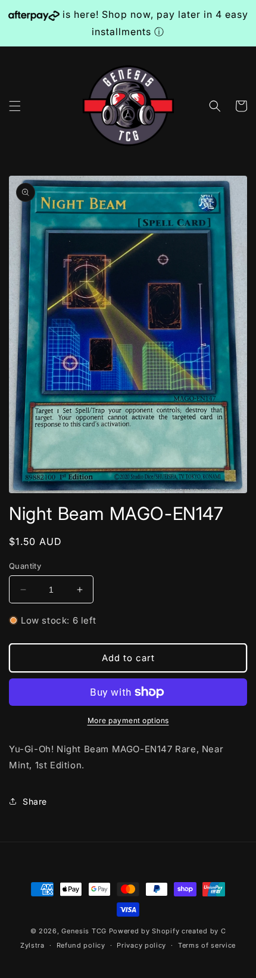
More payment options (128, 720)
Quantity (25, 566)
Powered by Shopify (144, 931)
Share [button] (35, 801)
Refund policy (81, 945)
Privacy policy (141, 945)
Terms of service (207, 945)
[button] (15, 106)
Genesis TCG (84, 931)
